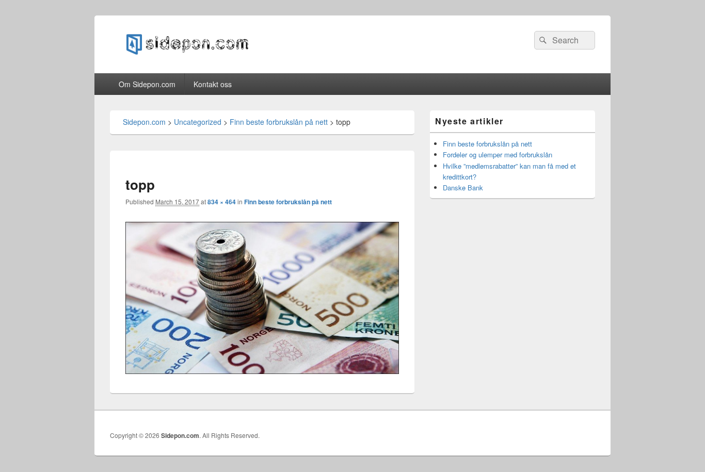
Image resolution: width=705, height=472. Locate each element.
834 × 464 (221, 201)
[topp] (262, 371)
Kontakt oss (213, 84)
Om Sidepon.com (147, 84)
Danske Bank (463, 187)
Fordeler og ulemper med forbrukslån (497, 154)
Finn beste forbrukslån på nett (288, 201)
